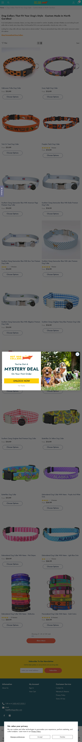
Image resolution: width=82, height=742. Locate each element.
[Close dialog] (77, 354)
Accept (40, 737)
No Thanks (21, 386)
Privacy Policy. (36, 731)
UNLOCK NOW (21, 381)
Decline (62, 737)
